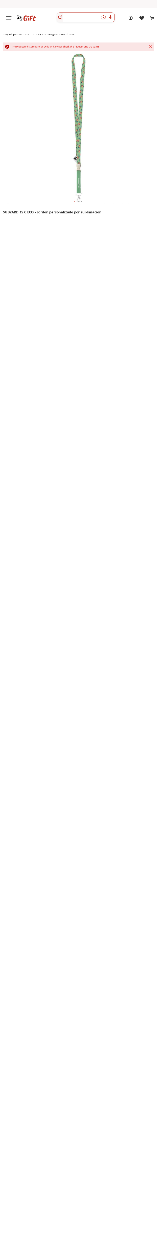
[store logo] (26, 18)
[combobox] (86, 17)
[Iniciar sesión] (130, 19)
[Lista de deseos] (141, 19)
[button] (75, 202)
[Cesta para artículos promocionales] (152, 18)
